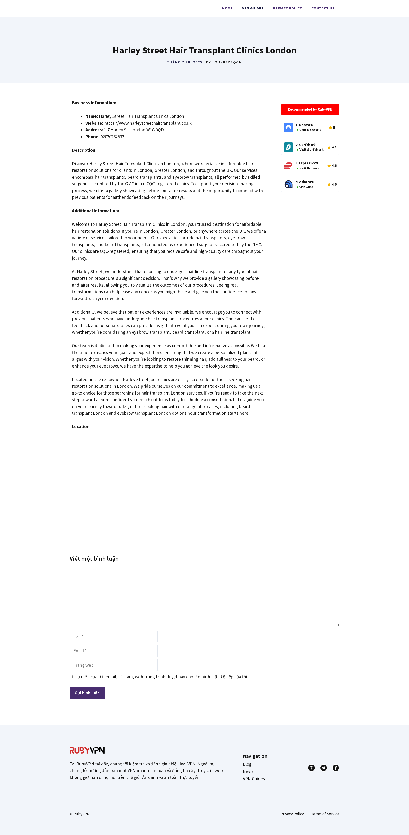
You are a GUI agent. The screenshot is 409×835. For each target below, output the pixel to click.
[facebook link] (335, 768)
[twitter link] (323, 768)
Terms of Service (325, 814)
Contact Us (323, 8)
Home (227, 8)
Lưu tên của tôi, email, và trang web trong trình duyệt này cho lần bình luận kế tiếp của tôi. (161, 677)
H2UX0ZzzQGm (227, 62)
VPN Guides (253, 8)
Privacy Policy (287, 8)
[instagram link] (311, 768)
